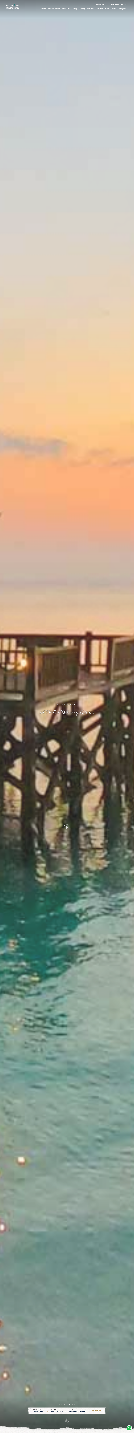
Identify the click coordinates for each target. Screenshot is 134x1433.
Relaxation (90, 9)
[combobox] (40, 1411)
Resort (43, 9)
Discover (67, 705)
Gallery (113, 9)
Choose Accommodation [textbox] (78, 1411)
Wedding (82, 9)
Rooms (71, 1409)
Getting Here (122, 9)
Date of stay (54, 1409)
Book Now (96, 1411)
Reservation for (37, 1409)
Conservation (99, 4)
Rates (107, 9)
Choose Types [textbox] (38, 1411)
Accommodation (54, 9)
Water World (66, 9)
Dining (75, 9)
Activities (100, 9)
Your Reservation (117, 4)
